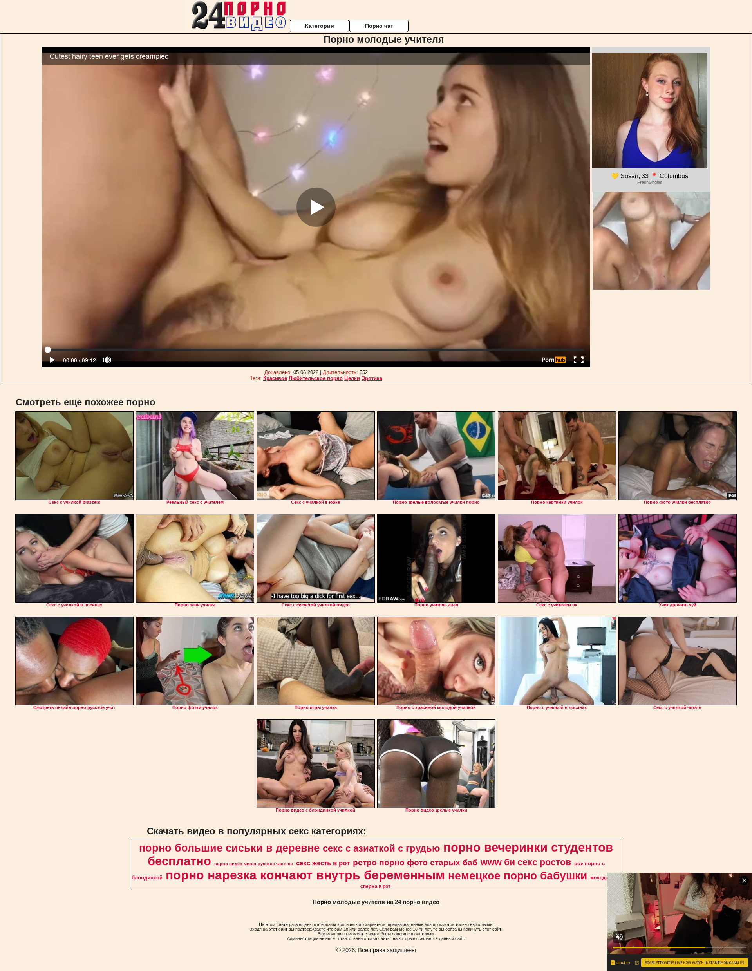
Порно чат (379, 26)
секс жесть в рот (323, 863)
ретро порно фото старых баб (415, 862)
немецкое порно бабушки (517, 876)
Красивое (275, 378)
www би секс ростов (526, 862)
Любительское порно (316, 378)
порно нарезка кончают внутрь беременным (305, 875)
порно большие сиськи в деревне (229, 848)
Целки (352, 378)
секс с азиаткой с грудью (381, 848)
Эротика (372, 378)
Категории (319, 26)
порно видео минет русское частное (253, 863)
